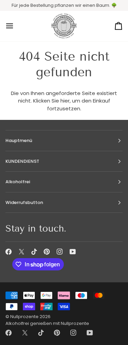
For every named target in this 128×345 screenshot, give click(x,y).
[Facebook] (8, 252)
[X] (21, 252)
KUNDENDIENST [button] (22, 161)
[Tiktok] (34, 252)
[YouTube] (73, 252)
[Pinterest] (47, 252)
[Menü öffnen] (15, 26)
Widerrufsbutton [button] (24, 202)
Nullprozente (24, 316)
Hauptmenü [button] (18, 140)
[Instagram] (60, 252)
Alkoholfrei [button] (17, 181)
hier (65, 100)
